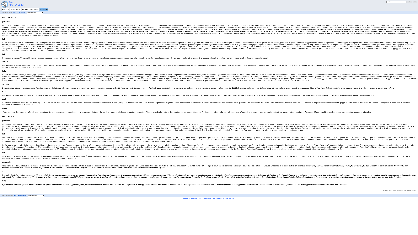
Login (11, 2)
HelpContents (34, 9)
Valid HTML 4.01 (229, 198)
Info (14, 12)
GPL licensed (217, 198)
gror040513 (16, 4)
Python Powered (205, 198)
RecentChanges (15, 9)
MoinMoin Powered (190, 198)
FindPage (25, 9)
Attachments (21, 12)
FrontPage (5, 9)
